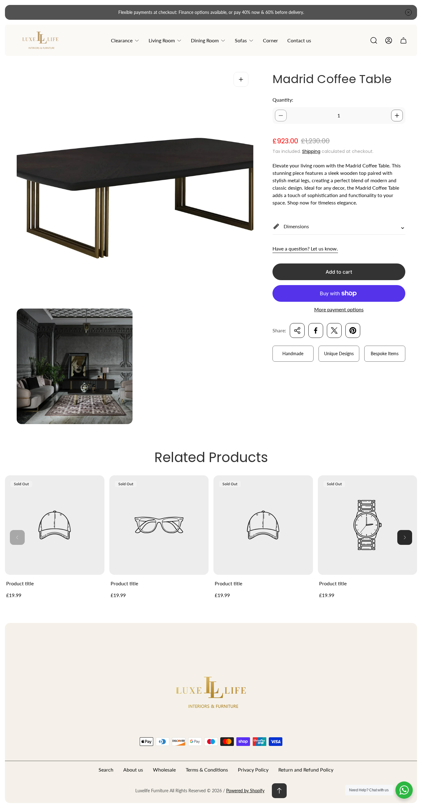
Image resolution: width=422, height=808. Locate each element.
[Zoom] (241, 79)
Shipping (311, 151)
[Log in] (388, 40)
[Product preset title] (54, 525)
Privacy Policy (253, 769)
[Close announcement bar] (408, 12)
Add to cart (339, 272)
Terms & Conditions (207, 769)
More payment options (339, 309)
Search (106, 769)
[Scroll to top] (279, 790)
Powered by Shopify (245, 790)
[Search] (374, 40)
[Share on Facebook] (315, 330)
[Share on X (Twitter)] (334, 330)
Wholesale (164, 769)
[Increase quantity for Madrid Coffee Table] (397, 115)
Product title (20, 583)
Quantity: (282, 100)
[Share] (297, 330)
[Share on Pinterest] (352, 330)
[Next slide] (404, 537)
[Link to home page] (211, 691)
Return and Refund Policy (305, 769)
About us (133, 769)
